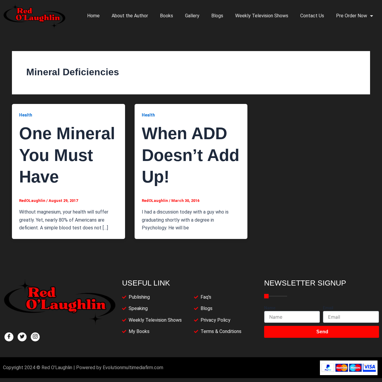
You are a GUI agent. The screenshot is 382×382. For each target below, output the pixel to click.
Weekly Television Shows (261, 16)
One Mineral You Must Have (67, 155)
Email (328, 308)
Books (166, 16)
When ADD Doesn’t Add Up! (190, 155)
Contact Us (312, 16)
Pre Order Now (351, 16)
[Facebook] (8, 336)
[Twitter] (22, 336)
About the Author (130, 16)
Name (269, 308)
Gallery (192, 16)
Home (93, 16)
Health (25, 115)
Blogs (217, 16)
